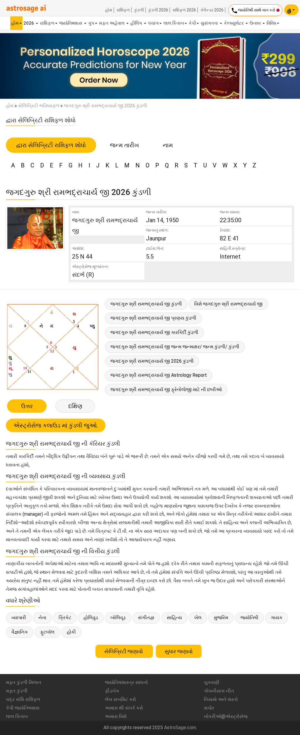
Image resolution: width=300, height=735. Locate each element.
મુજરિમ (221, 617)
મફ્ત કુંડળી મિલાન (23, 682)
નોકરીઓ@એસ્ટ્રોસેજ (226, 716)
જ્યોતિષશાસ (71, 23)
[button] (22, 66)
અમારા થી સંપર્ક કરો (124, 708)
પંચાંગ (153, 23)
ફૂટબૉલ (47, 632)
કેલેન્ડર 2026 (212, 10)
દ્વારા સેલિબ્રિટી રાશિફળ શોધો (51, 145)
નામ (168, 145)
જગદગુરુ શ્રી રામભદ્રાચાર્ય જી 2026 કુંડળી (152, 361)
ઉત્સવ (256, 23)
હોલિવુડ (90, 617)
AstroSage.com (180, 727)
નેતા (42, 617)
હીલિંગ (136, 23)
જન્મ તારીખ (124, 145)
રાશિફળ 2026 (184, 10)
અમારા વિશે (116, 716)
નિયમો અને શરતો (221, 699)
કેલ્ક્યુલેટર (234, 23)
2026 (29, 23)
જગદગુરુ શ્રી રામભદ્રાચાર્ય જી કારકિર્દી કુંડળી (154, 332)
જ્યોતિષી (249, 617)
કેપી (192, 23)
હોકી (71, 632)
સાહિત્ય (174, 617)
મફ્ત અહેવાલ (112, 23)
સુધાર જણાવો (179, 651)
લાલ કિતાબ (173, 23)
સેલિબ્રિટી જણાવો (124, 651)
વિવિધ (271, 23)
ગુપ (91, 23)
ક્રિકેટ (65, 617)
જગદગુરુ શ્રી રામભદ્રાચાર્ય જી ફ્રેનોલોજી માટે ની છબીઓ (166, 389)
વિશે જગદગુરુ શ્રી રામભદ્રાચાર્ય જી (228, 304)
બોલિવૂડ (118, 617)
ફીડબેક (112, 691)
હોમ (108, 10)
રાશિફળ (123, 10)
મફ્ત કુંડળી (17, 691)
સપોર (209, 708)
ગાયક (276, 617)
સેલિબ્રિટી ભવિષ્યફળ (38, 105)
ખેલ (198, 617)
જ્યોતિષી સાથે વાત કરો (253, 10)
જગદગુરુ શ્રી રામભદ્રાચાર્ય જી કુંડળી (146, 304)
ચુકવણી (211, 682)
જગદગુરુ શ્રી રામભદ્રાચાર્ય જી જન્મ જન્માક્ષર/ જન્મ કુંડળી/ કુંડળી (174, 346)
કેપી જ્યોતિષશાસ (23, 708)
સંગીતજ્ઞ (146, 617)
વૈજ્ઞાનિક (19, 632)
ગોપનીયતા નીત (219, 691)
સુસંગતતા (210, 23)
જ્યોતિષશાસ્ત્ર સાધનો (126, 682)
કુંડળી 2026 (158, 10)
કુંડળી (139, 10)
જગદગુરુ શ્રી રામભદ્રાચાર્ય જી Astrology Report (158, 375)
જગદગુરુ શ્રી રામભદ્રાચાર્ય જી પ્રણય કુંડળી (153, 318)
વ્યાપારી (18, 617)
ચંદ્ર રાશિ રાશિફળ (23, 699)
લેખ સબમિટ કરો (120, 699)
